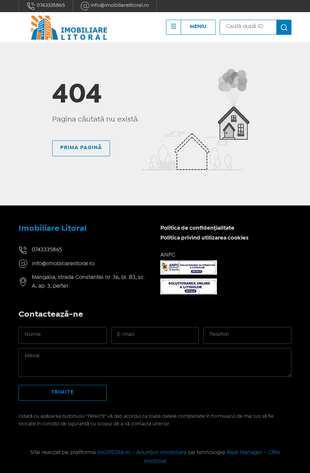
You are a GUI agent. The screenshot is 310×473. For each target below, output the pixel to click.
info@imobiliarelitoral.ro (119, 5)
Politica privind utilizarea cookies (204, 238)
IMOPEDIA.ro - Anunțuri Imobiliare (142, 452)
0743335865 (50, 5)
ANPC (167, 255)
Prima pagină (81, 147)
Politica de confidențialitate (197, 228)
